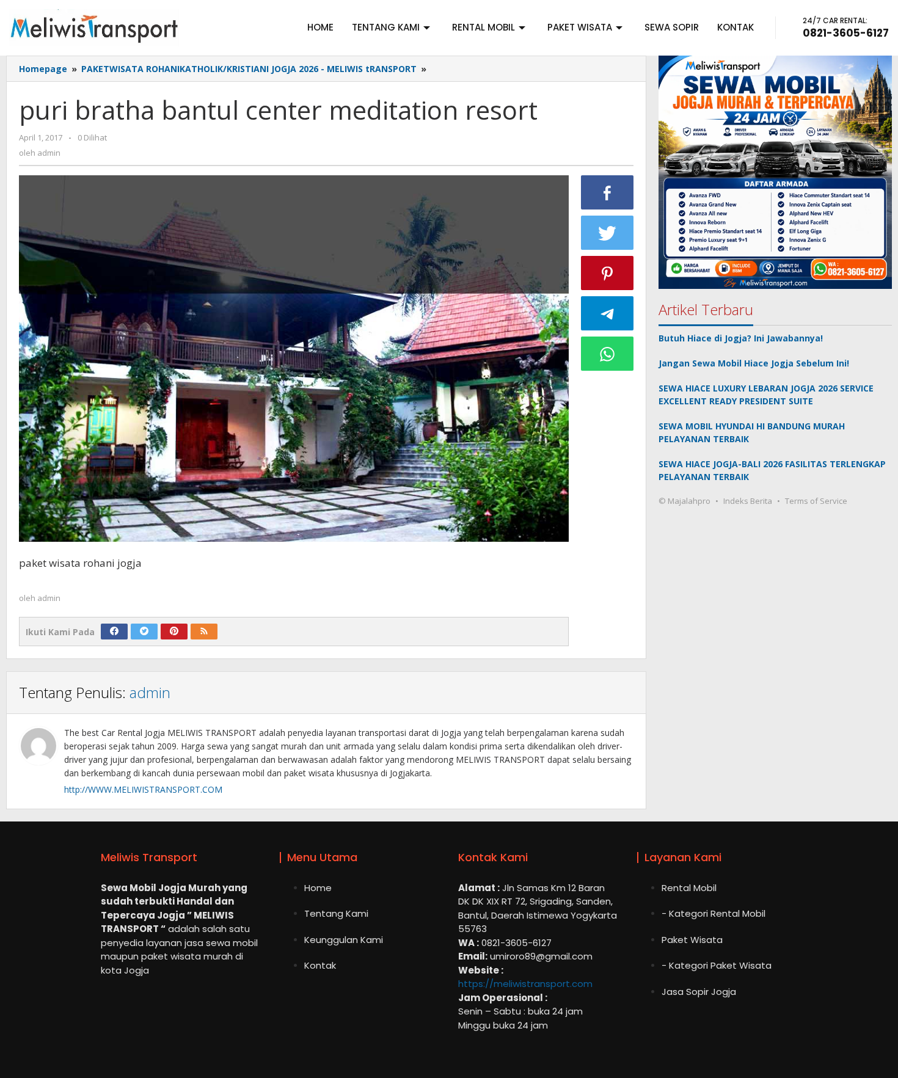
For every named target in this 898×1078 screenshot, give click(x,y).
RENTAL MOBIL (483, 27)
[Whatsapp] (607, 354)
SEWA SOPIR (671, 27)
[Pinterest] (174, 631)
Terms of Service (816, 500)
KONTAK (735, 27)
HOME (320, 27)
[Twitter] (144, 631)
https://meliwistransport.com (525, 983)
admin (150, 692)
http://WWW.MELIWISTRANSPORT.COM (143, 789)
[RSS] (204, 631)
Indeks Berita (747, 500)
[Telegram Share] (607, 313)
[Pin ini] (607, 273)
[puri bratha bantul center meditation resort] (294, 358)
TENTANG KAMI (386, 27)
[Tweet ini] (607, 233)
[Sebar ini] (607, 192)
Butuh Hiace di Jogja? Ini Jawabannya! (741, 338)
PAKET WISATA (579, 27)
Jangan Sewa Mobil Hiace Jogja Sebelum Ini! (754, 363)
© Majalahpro (684, 500)
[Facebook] (114, 631)
